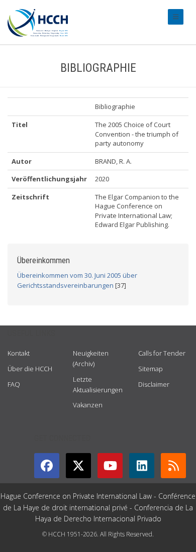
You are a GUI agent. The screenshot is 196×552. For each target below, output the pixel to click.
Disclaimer (153, 384)
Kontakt (19, 353)
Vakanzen (88, 404)
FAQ (14, 384)
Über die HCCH (30, 368)
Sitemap (150, 368)
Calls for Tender (161, 353)
